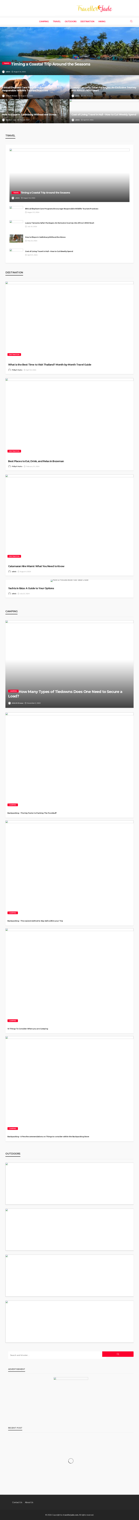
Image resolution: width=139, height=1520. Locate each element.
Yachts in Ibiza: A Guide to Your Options (31, 588)
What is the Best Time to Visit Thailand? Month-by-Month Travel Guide (49, 364)
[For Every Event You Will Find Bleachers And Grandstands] (70, 1230)
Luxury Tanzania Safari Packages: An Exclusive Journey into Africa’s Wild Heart (104, 89)
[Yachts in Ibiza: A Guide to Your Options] (69, 581)
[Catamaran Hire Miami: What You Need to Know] (69, 517)
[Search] (131, 21)
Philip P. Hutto (17, 370)
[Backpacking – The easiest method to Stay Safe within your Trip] (69, 868)
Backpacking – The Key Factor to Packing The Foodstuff (31, 813)
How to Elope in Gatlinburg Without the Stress (29, 114)
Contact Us (38, 4)
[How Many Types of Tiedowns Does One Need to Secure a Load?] (69, 664)
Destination (87, 21)
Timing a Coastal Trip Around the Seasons (50, 64)
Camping (44, 21)
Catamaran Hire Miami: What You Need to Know (36, 566)
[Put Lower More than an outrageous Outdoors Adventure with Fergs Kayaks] (70, 1276)
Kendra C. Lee (11, 120)
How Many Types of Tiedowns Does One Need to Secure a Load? (65, 694)
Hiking (101, 21)
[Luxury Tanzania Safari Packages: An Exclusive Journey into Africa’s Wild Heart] (16, 225)
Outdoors (70, 21)
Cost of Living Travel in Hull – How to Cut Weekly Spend (104, 114)
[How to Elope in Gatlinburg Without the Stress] (16, 239)
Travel (57, 21)
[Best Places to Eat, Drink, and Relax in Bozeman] (69, 416)
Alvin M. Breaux (11, 96)
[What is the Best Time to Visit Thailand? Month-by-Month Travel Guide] (69, 319)
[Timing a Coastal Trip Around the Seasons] (69, 51)
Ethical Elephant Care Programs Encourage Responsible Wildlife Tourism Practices (27, 89)
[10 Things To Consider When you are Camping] (69, 976)
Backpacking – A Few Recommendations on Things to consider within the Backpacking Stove (48, 1137)
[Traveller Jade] (94, 8)
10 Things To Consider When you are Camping (27, 1029)
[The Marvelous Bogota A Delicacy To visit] (70, 1184)
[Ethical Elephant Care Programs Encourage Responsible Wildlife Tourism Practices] (16, 211)
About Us (49, 4)
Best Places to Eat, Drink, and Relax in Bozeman (36, 461)
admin (8, 72)
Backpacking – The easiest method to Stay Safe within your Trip (35, 921)
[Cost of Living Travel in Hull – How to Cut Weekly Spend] (16, 253)
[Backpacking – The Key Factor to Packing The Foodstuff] (69, 760)
